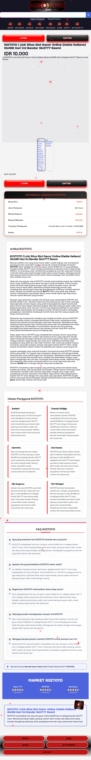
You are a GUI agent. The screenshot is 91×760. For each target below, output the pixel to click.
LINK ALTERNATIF (68, 746)
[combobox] (43, 15)
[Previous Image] (4, 100)
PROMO (25, 738)
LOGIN (23, 38)
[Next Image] (87, 100)
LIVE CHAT (47, 753)
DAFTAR (67, 38)
